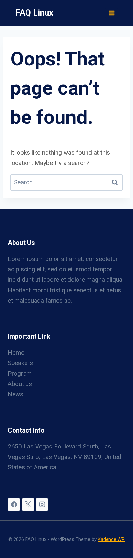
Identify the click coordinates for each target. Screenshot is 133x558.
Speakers (20, 362)
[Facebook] (14, 504)
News (15, 394)
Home (16, 352)
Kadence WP (111, 539)
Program (20, 373)
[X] (28, 504)
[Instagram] (42, 504)
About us (20, 384)
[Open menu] (111, 13)
